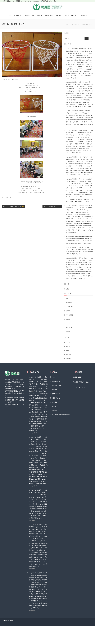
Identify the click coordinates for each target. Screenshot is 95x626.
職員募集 (58, 15)
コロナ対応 (68, 354)
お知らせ (6, 197)
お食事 (67, 350)
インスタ (68, 342)
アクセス (66, 15)
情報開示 (54, 410)
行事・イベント (75, 24)
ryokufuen (16, 79)
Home (53, 377)
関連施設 (84, 15)
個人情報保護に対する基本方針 (61, 414)
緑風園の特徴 (18, 15)
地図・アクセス (56, 398)
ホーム (10, 15)
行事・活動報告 (49, 15)
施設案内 (39, 15)
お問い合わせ (75, 15)
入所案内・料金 (29, 15)
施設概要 (54, 389)
